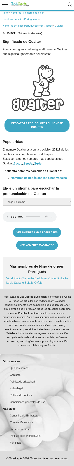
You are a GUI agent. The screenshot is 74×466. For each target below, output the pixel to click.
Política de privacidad (22, 381)
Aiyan (17, 163)
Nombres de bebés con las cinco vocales (39, 177)
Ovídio (38, 282)
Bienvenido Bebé (20, 429)
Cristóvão (54, 278)
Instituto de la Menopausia (25, 435)
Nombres (16, 12)
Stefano (19, 282)
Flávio (18, 278)
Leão (64, 278)
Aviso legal (16, 388)
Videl (10, 278)
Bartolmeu (41, 278)
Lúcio (10, 282)
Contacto (15, 374)
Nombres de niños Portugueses (21, 19)
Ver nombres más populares (37, 232)
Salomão (28, 278)
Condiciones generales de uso (27, 401)
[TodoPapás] (20, 6)
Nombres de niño (33, 12)
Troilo (38, 163)
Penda (28, 163)
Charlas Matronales (21, 422)
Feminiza (15, 442)
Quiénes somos (19, 368)
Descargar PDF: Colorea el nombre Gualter (37, 125)
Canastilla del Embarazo (24, 415)
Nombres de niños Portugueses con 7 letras (28, 25)
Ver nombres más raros (37, 245)
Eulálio (29, 282)
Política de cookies (21, 395)
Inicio (6, 12)
